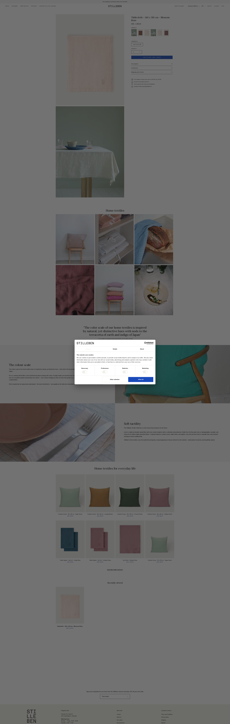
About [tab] (142, 349)
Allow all (140, 379)
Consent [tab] (88, 349)
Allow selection (114, 379)
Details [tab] (115, 349)
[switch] (104, 371)
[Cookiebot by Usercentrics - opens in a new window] (145, 343)
